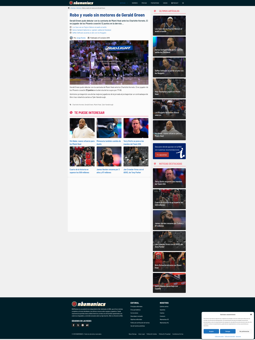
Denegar (227, 331)
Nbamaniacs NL (164, 323)
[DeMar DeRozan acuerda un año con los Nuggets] (169, 67)
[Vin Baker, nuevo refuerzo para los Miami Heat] (169, 130)
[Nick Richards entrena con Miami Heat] (169, 262)
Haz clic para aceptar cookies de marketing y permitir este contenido (109, 62)
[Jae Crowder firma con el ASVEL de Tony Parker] (169, 241)
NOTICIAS (123, 3)
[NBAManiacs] (81, 3)
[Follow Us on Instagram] (82, 325)
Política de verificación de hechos (140, 323)
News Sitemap (132, 334)
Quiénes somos (164, 306)
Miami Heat (97, 105)
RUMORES (135, 3)
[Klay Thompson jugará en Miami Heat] (169, 88)
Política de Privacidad (164, 334)
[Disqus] (109, 204)
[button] (251, 314)
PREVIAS (144, 3)
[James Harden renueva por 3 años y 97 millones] (169, 220)
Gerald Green (89, 105)
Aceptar (211, 331)
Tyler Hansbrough (107, 105)
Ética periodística (135, 310)
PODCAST (175, 3)
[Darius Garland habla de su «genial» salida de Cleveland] (169, 47)
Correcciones (134, 313)
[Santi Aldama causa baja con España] (169, 283)
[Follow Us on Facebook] (73, 325)
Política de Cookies (152, 334)
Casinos (162, 313)
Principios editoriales (136, 306)
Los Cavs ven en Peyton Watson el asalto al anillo (89, 27)
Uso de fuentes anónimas (137, 326)
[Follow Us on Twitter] (78, 325)
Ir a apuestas (162, 154)
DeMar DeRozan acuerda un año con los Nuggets (89, 33)
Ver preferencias (244, 331)
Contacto (162, 316)
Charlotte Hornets (78, 105)
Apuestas (162, 310)
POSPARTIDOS (155, 3)
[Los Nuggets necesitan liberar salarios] (169, 109)
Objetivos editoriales (136, 319)
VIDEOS (165, 3)
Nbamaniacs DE (164, 319)
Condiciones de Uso (177, 334)
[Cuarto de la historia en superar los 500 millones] (169, 199)
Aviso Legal (141, 334)
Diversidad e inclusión (136, 316)
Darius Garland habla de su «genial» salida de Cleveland (91, 30)
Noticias (73, 8)
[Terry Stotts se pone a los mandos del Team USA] (169, 178)
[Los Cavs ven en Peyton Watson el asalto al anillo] (169, 26)
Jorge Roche (81, 38)
